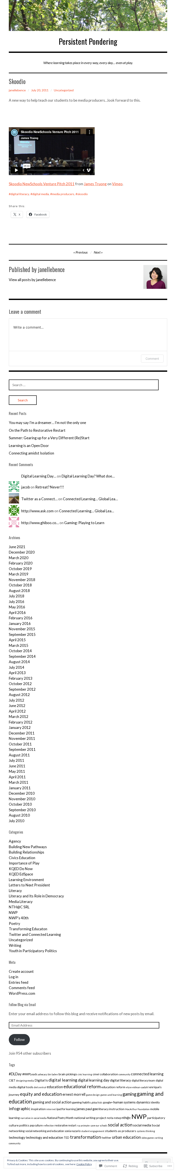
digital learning (63, 1079)
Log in (13, 977)
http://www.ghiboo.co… (40, 522)
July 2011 (16, 760)
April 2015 (17, 640)
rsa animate (83, 1125)
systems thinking (146, 1131)
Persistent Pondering (88, 41)
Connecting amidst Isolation (31, 453)
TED (66, 1137)
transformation (85, 1137)
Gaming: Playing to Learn (84, 522)
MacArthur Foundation (137, 1109)
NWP (13, 912)
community (124, 1074)
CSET (12, 1080)
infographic (19, 1108)
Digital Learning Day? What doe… (88, 476)
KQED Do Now (21, 868)
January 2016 (20, 623)
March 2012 (18, 716)
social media (142, 1125)
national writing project (90, 1118)
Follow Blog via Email (22, 1004)
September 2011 (22, 749)
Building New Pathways (28, 847)
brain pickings (68, 1074)
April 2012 (17, 711)
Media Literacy (21, 901)
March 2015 (18, 645)
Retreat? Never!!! (49, 487)
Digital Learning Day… (38, 476)
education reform (113, 1087)
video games (148, 1137)
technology (17, 1137)
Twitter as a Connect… (39, 499)
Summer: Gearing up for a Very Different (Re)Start (49, 438)
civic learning (85, 1074)
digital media (40, 194)
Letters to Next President (29, 885)
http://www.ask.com (37, 511)
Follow (19, 1039)
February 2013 (20, 678)
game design (93, 1094)
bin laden (53, 1074)
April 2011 (17, 777)
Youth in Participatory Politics (33, 951)
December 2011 (22, 733)
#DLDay (15, 1074)
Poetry (14, 923)
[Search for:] (84, 385)
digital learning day (93, 1080)
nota (110, 1118)
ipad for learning (66, 1109)
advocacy (42, 1074)
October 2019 (20, 568)
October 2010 (20, 804)
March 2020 (18, 557)
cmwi (96, 1074)
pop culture (36, 1125)
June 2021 (17, 547)
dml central (40, 1087)
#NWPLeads (29, 1074)
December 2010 (22, 793)
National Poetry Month (60, 1118)
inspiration (38, 1109)
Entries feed (18, 982)
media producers (63, 194)
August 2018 (19, 590)
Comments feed (22, 987)
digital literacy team (143, 1080)
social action (120, 1124)
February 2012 (20, 722)
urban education (126, 1137)
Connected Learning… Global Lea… (90, 499)
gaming (129, 1094)
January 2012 (20, 727)
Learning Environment (26, 879)
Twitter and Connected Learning (35, 934)
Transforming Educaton (28, 929)
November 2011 (22, 738)
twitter (106, 1137)
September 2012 (22, 689)
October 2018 (20, 585)
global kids (96, 1102)
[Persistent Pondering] (88, 15)
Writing (15, 945)
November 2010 (22, 799)
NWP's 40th (19, 918)
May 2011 (17, 771)
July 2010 (16, 821)
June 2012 (17, 705)
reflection (48, 1125)
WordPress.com (22, 993)
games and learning (111, 1094)
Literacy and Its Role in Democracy (36, 896)
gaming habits (81, 1102)
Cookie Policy (84, 1164)
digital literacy (20, 194)
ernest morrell (73, 1094)
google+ (108, 1102)
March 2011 (18, 782)
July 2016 (16, 601)
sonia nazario (72, 1131)
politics (24, 1125)
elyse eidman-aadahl (137, 1087)
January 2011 (20, 788)
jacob (25, 487)
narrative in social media (33, 1118)
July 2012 (16, 700)
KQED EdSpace (21, 874)
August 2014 (19, 661)
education (55, 1087)
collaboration (109, 1074)
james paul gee (87, 1109)
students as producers (120, 1131)
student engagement (92, 1131)
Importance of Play (24, 863)
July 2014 (16, 667)
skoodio (82, 194)
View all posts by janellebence (32, 279)
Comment (152, 358)
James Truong (95, 184)
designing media (25, 1080)
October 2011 (20, 744)
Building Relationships (26, 852)
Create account (21, 971)
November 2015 (22, 629)
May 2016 (17, 607)
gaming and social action (52, 1102)
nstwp (117, 1118)
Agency (15, 841)
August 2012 (19, 694)
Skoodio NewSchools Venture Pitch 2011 (41, 184)
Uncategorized (64, 90)
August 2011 (19, 755)
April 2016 (17, 612)
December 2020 (22, 552)
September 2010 (22, 810)
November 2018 (22, 579)
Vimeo (117, 184)
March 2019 (18, 574)
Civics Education (22, 857)
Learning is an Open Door (29, 445)
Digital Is (41, 1080)
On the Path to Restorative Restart (37, 430)
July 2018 (16, 596)
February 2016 (20, 618)
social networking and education (44, 1131)
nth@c (126, 1118)
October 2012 (20, 683)
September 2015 (22, 634)
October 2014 (20, 651)
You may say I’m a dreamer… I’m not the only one (47, 422)
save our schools (98, 1125)
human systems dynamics (131, 1102)
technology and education (44, 1137)
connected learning (147, 1074)
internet (51, 1109)
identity (155, 1102)
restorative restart (65, 1125)
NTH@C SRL (19, 907)
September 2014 (22, 656)
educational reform (82, 1086)
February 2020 (20, 563)
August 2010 (19, 815)
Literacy (15, 890)
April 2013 (17, 672)
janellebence (17, 90)
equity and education (41, 1094)
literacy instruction (111, 1109)
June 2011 (17, 766)
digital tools (25, 1087)
